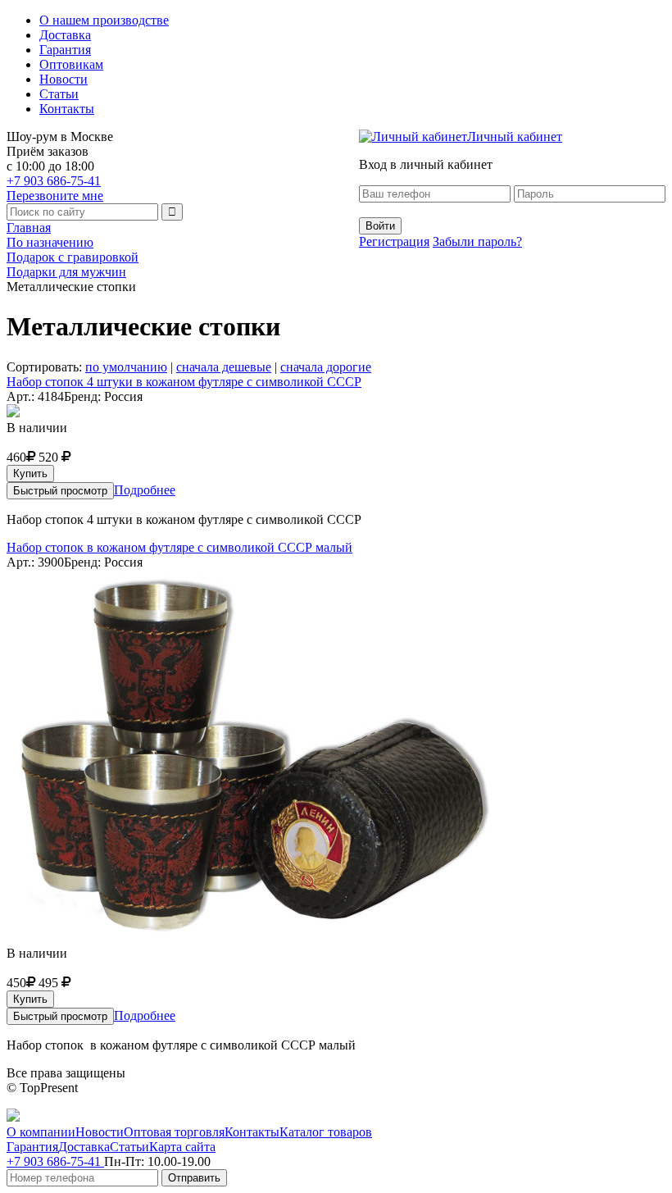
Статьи (59, 94)
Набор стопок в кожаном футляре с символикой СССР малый (179, 547)
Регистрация (394, 241)
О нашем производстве (104, 20)
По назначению (50, 242)
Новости (63, 79)
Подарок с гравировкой (72, 257)
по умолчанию (126, 367)
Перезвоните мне (55, 196)
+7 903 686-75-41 (54, 181)
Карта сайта (182, 1147)
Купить (30, 473)
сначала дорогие (325, 367)
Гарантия (65, 50)
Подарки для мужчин (66, 272)
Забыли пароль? (477, 241)
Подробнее (144, 490)
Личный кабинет (514, 136)
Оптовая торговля (174, 1132)
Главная (29, 228)
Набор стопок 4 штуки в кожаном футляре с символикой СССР (184, 382)
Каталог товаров (325, 1132)
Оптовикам (71, 64)
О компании (41, 1132)
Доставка (65, 35)
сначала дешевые (223, 367)
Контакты (66, 109)
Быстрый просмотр (60, 491)
